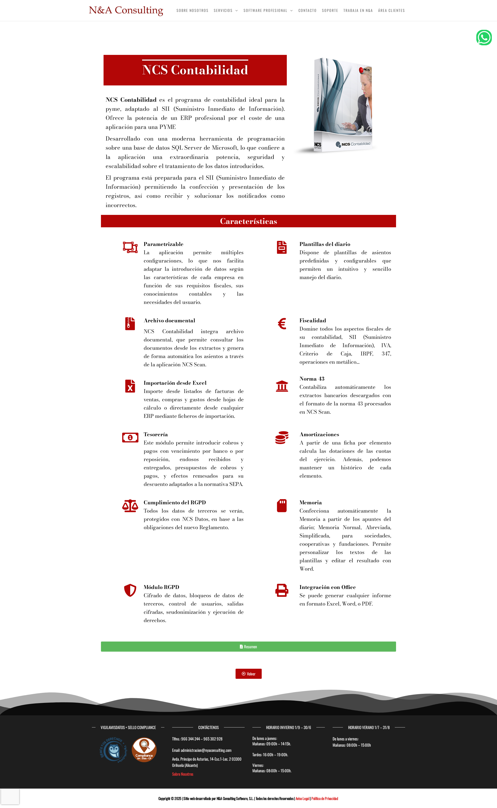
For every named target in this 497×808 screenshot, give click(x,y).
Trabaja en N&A (358, 10)
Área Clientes (391, 10)
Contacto (307, 10)
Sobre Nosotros (193, 10)
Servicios (223, 10)
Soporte (330, 10)
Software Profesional (266, 10)
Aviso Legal (302, 798)
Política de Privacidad (324, 798)
